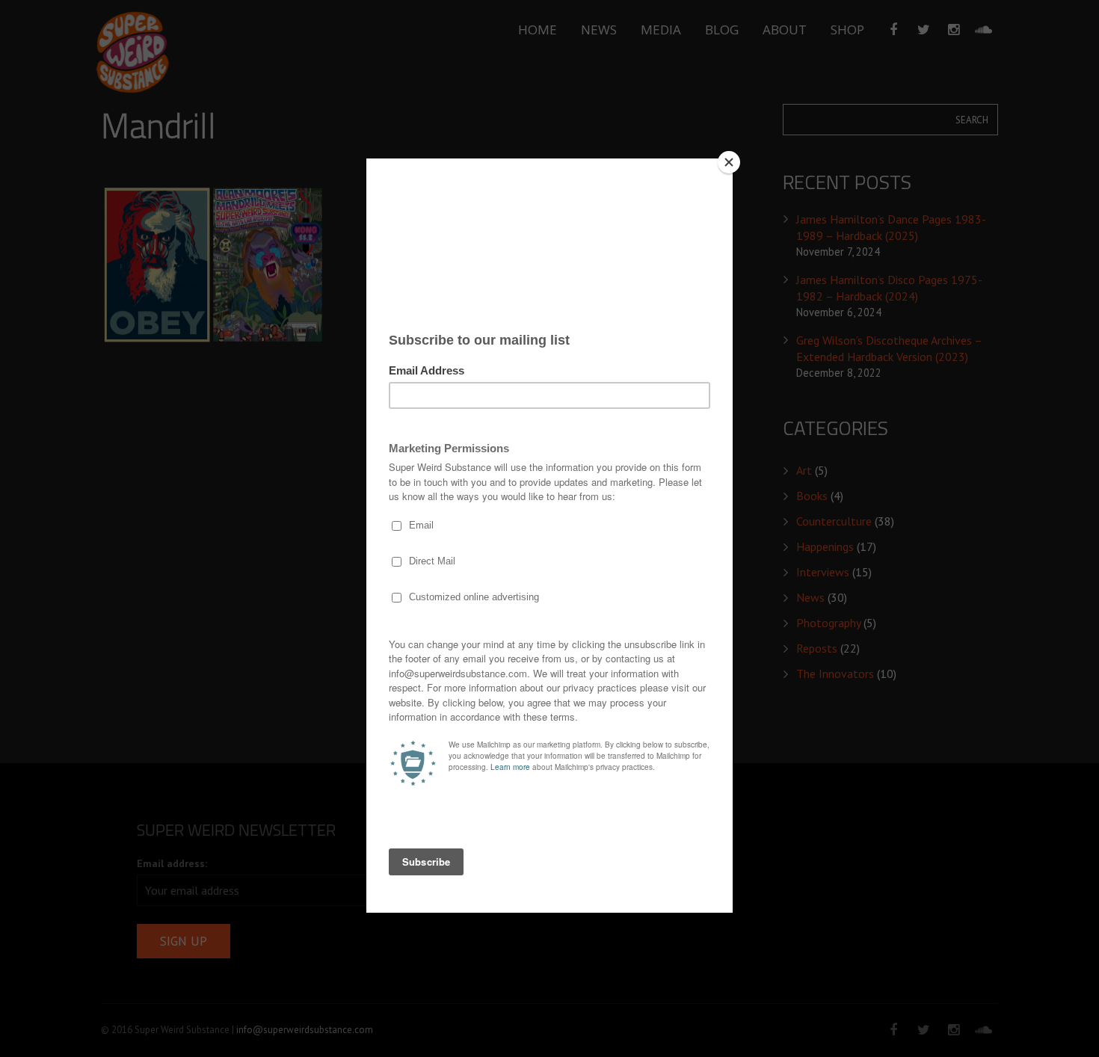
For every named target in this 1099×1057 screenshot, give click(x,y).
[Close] (729, 162)
